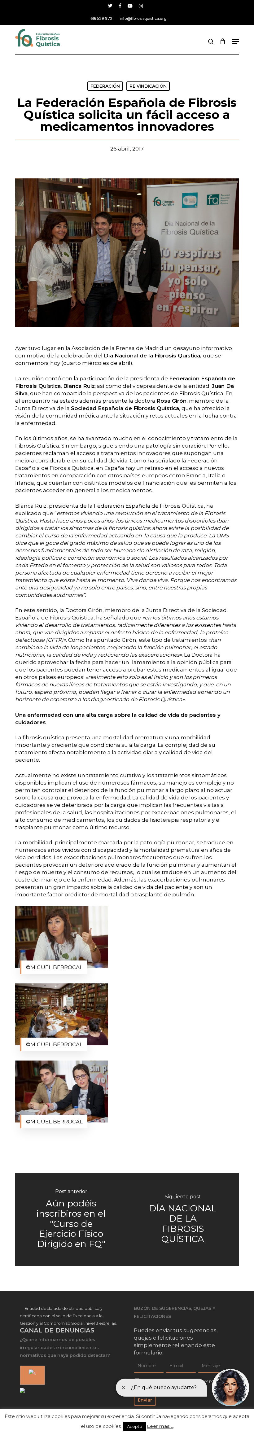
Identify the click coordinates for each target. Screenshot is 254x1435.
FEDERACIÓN (105, 86)
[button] (235, 41)
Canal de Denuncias (57, 1330)
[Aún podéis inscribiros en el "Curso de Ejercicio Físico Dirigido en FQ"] (71, 1219)
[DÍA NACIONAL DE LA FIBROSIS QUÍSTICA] (183, 1219)
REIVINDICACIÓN (148, 86)
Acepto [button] (134, 1426)
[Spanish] (31, 1375)
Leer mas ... (160, 1426)
